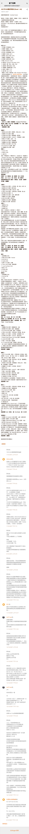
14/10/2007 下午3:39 (12, 716)
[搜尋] (27, 4)
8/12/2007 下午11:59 (12, 820)
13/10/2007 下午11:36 (12, 706)
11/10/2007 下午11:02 (12, 629)
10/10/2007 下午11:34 (12, 600)
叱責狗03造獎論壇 (11, 799)
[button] (27, 10)
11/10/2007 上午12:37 (12, 613)
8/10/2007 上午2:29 (11, 554)
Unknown (8, 459)
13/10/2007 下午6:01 (12, 683)
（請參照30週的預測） (17, 74)
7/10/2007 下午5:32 (11, 483)
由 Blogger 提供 (14, 830)
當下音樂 (12, 3)
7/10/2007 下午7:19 (11, 526)
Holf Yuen (9, 617)
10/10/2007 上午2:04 (12, 570)
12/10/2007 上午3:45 (12, 647)
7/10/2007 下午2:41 (11, 469)
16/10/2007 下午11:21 (12, 795)
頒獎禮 (3, 444)
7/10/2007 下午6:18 (11, 510)
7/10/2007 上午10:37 (12, 454)
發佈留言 (4, 823)
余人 (7, 604)
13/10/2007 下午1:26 (12, 661)
